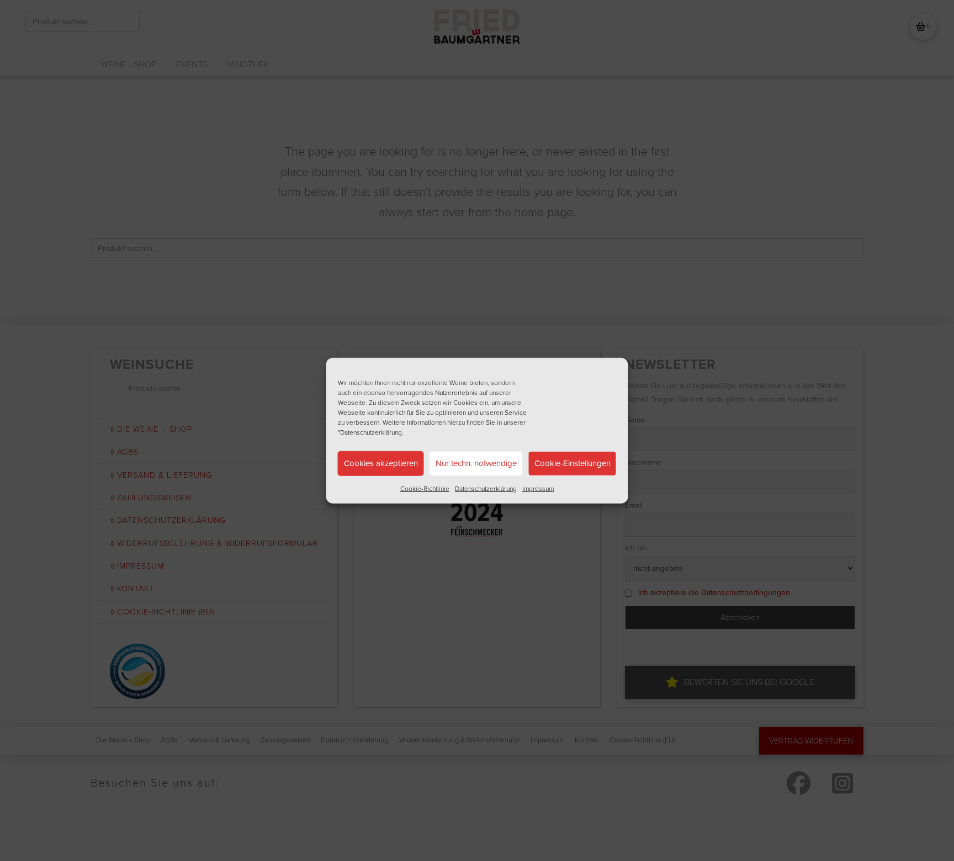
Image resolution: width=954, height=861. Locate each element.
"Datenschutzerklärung (370, 432)
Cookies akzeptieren (381, 463)
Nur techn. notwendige (476, 463)
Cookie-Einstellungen (572, 463)
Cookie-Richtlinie (424, 488)
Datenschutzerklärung (486, 488)
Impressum (538, 488)
